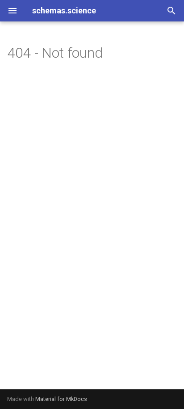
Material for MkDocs (61, 399)
